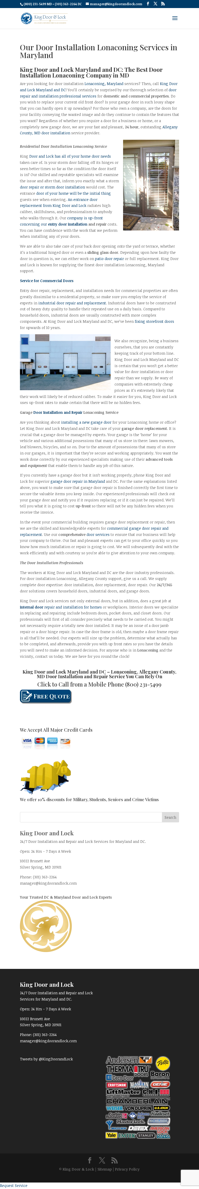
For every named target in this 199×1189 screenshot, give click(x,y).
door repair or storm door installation (52, 187)
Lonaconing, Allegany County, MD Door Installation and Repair (106, 674)
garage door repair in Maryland (78, 481)
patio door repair (109, 258)
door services (98, 534)
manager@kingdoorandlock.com (48, 883)
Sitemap (104, 1169)
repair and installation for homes (61, 607)
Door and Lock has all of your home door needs (70, 156)
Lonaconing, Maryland (103, 83)
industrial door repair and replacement (72, 302)
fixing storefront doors (154, 321)
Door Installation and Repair (57, 412)
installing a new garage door (86, 422)
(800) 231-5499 (143, 684)
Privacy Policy (127, 1169)
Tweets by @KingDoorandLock (46, 1059)
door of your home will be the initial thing (73, 193)
